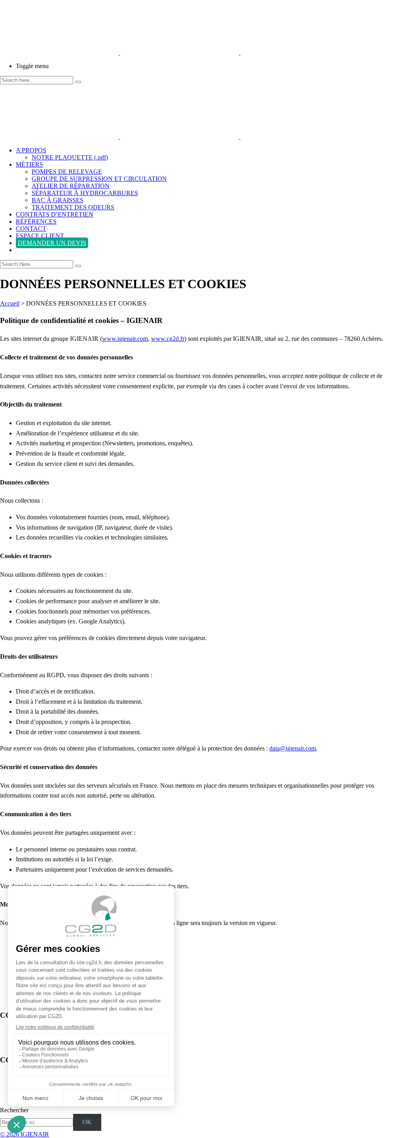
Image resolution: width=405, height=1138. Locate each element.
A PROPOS (31, 150)
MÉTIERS (29, 164)
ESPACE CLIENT (40, 235)
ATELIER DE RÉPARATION (71, 185)
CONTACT (31, 228)
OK (87, 1122)
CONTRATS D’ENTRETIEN (54, 214)
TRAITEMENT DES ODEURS (73, 207)
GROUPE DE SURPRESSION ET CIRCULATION (99, 178)
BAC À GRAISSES (57, 200)
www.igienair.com (125, 338)
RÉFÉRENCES (36, 221)
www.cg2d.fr (167, 338)
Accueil (9, 303)
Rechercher (14, 1110)
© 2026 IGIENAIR (24, 1134)
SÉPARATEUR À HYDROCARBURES (85, 193)
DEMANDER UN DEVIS (52, 242)
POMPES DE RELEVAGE (67, 171)
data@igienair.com (292, 748)
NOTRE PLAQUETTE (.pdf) (70, 157)
